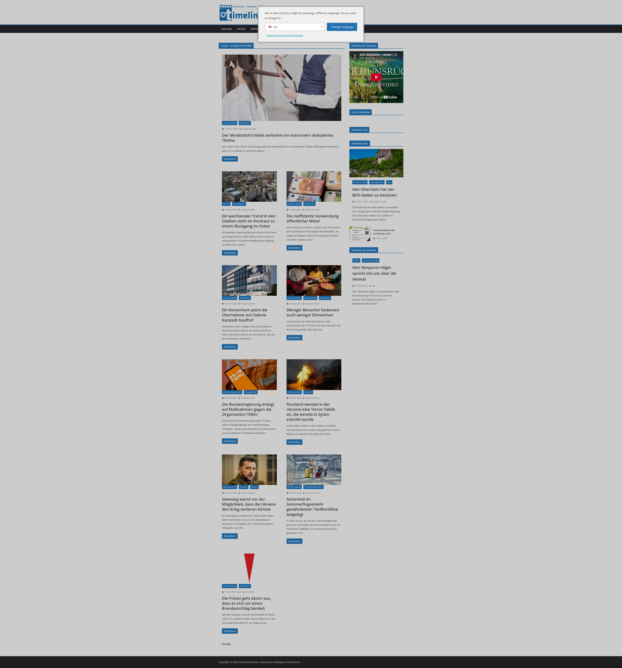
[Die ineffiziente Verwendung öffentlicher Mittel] (314, 186)
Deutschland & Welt (232, 392)
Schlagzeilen (239, 204)
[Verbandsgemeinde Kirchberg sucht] (359, 234)
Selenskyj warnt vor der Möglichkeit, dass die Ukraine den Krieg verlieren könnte (249, 504)
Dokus (356, 260)
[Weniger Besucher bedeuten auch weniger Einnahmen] (314, 280)
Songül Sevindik (249, 128)
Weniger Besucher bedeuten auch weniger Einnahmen (313, 312)
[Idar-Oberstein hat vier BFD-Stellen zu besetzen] (376, 163)
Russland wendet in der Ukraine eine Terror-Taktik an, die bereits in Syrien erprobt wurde (311, 412)
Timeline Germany (248, 662)
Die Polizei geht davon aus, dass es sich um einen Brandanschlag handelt (246, 603)
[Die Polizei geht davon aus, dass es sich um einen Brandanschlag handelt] (249, 569)
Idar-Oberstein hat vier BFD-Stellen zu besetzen (374, 192)
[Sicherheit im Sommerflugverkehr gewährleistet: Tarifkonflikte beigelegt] (314, 469)
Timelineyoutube (370, 260)
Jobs (389, 182)
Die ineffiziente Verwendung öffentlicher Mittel (313, 218)
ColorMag (278, 662)
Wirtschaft (258, 28)
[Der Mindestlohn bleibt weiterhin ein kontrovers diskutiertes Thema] (281, 88)
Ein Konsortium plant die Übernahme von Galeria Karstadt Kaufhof (244, 315)
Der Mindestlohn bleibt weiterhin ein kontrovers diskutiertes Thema (278, 137)
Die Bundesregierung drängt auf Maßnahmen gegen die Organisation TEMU (248, 409)
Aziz (373, 285)
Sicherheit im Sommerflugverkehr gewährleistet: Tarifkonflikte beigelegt (312, 506)
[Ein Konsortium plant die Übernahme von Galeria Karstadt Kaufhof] (249, 280)
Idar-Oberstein (376, 182)
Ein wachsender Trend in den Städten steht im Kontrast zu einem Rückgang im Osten (248, 221)
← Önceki (224, 644)
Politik (241, 28)
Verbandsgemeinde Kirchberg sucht (383, 232)
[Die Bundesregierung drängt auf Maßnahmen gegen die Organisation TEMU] (249, 374)
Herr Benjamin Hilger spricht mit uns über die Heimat (374, 273)
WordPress (294, 662)
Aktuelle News (229, 123)
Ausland (226, 28)
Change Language (342, 27)
